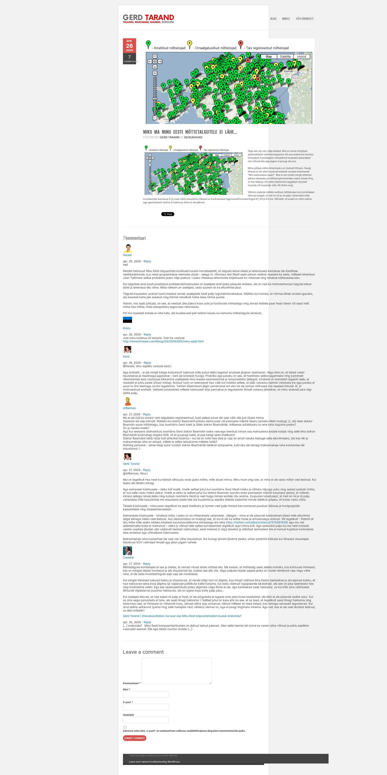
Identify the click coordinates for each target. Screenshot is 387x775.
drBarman (129, 408)
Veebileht (128, 714)
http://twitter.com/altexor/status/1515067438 (257, 522)
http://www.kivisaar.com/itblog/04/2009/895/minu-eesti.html (163, 341)
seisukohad (193, 137)
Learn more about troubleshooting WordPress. (154, 761)
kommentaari (130, 58)
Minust (286, 19)
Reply (147, 261)
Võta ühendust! (304, 19)
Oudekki (128, 557)
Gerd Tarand (170, 137)
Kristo (126, 328)
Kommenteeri (132, 683)
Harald (127, 255)
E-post (128, 702)
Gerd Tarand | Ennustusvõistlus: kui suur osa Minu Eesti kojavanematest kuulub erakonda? (182, 616)
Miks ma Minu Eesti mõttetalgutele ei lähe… (190, 131)
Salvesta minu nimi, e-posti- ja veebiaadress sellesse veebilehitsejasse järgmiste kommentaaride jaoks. (184, 730)
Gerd (126, 356)
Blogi (273, 19)
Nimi (126, 689)
